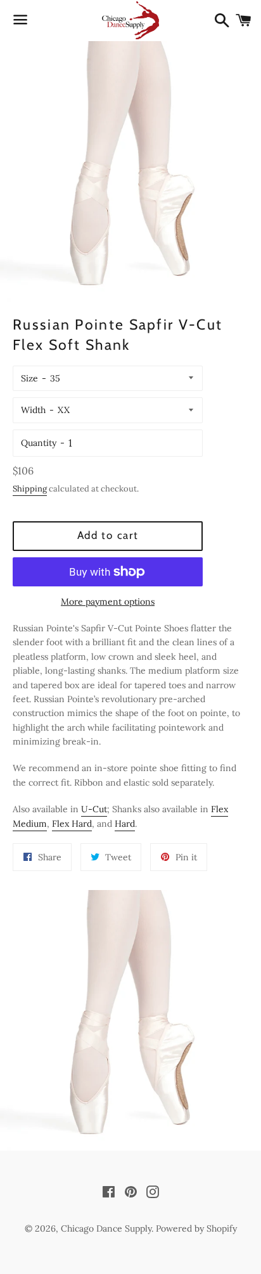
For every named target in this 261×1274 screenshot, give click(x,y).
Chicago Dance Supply (106, 1228)
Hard (82, 823)
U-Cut (94, 809)
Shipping (30, 488)
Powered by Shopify (196, 1228)
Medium (30, 823)
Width (33, 410)
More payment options (108, 601)
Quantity (38, 442)
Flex (219, 809)
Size (29, 378)
